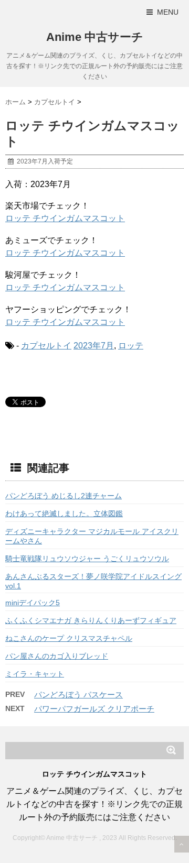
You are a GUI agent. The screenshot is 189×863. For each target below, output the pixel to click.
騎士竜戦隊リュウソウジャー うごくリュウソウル (87, 558)
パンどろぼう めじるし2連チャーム (63, 495)
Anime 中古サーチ (94, 36)
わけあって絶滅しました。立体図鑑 (64, 513)
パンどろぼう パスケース (78, 694)
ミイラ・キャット (34, 674)
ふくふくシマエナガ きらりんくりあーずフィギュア (90, 620)
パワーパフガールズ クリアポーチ (94, 708)
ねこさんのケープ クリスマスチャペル (68, 638)
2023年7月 (94, 345)
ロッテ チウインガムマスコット (65, 218)
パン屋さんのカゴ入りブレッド (56, 656)
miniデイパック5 (32, 602)
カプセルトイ (46, 345)
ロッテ (130, 345)
